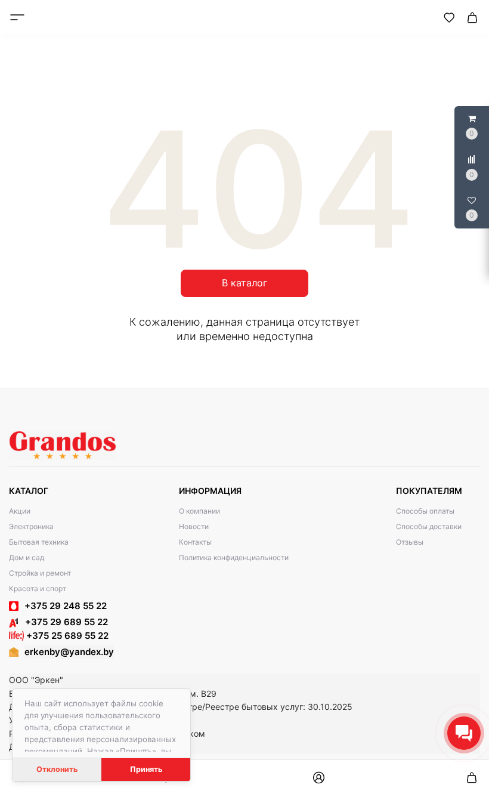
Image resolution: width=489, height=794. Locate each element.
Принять (146, 769)
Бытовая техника (39, 541)
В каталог (244, 283)
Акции (19, 510)
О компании (199, 510)
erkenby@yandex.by (69, 651)
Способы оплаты (425, 510)
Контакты (195, 541)
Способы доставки (429, 526)
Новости (194, 526)
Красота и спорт (37, 588)
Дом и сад (26, 557)
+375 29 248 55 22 (65, 605)
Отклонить (57, 769)
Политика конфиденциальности (234, 557)
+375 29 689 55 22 (63, 622)
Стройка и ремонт (40, 573)
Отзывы (409, 541)
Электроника (31, 526)
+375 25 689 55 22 (66, 635)
